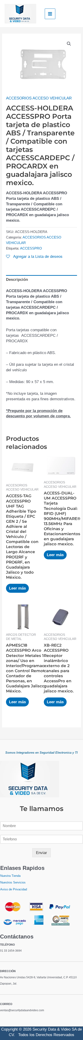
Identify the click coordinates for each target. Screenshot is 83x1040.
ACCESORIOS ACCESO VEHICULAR (39, 98)
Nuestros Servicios (13, 882)
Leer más (17, 588)
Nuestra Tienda (10, 875)
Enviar (41, 853)
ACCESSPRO (31, 248)
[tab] (41, 280)
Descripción (17, 279)
